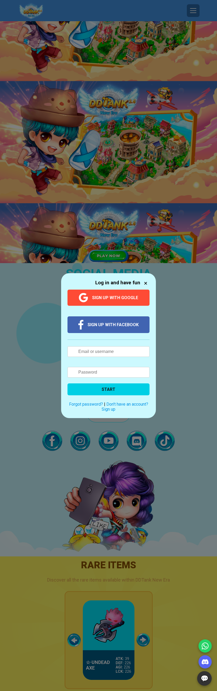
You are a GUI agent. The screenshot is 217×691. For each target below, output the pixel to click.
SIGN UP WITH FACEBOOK (113, 324)
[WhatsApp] (205, 646)
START (108, 389)
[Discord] (205, 661)
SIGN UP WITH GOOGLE (115, 297)
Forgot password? (86, 404)
